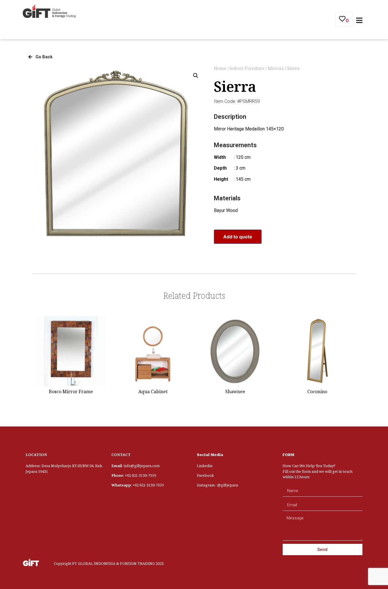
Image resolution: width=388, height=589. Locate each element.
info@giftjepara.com (142, 465)
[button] (40, 57)
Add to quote (237, 237)
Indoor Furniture (247, 68)
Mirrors (276, 68)
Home (220, 68)
